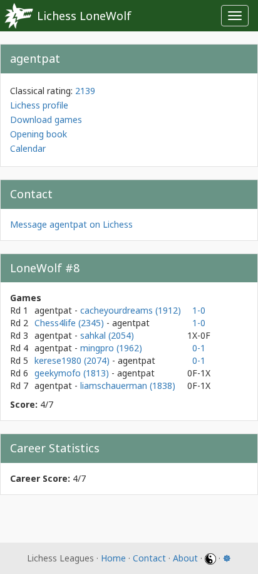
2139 (85, 91)
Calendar (28, 148)
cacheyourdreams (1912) (130, 310)
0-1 (198, 348)
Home (113, 558)
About (185, 558)
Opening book (38, 134)
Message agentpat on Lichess (71, 224)
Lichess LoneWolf (84, 15)
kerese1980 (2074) (73, 360)
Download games (46, 119)
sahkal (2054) (107, 335)
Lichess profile (39, 105)
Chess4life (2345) (70, 323)
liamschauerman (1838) (127, 385)
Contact (149, 558)
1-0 (198, 310)
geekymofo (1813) (72, 373)
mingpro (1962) (111, 348)
